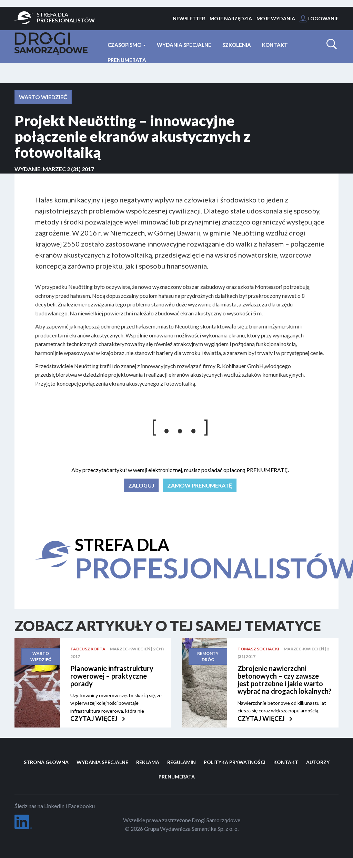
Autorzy (318, 762)
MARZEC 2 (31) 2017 (68, 169)
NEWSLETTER (189, 18)
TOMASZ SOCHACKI (258, 648)
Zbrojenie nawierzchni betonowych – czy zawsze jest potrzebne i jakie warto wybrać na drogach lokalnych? (285, 679)
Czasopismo (125, 45)
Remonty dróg (208, 656)
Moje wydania (275, 18)
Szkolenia (236, 45)
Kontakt (275, 45)
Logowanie (323, 18)
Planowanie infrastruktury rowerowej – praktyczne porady (111, 676)
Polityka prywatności (234, 762)
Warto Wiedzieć (43, 97)
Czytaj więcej (94, 718)
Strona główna (46, 762)
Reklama (147, 762)
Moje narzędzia (231, 18)
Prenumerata (127, 60)
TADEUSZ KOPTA (87, 648)
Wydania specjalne (184, 45)
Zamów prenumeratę (199, 485)
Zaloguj (141, 485)
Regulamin (181, 762)
